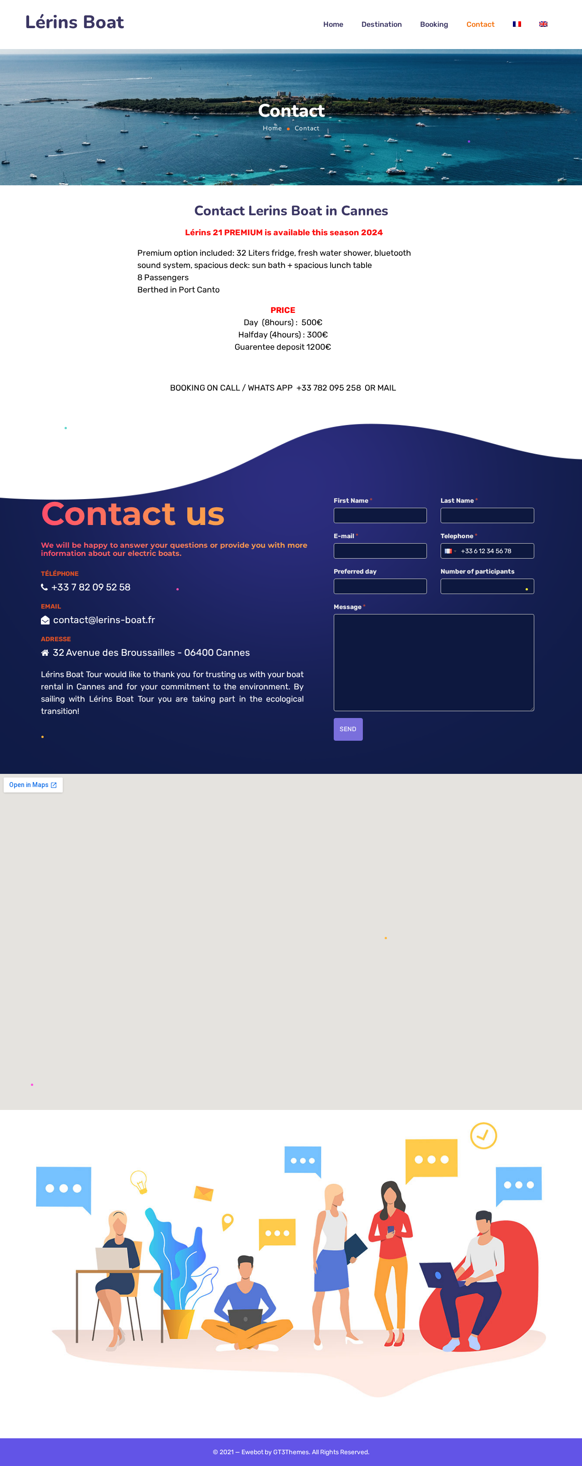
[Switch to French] (517, 24)
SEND (348, 729)
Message (350, 607)
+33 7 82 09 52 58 (90, 587)
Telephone (459, 536)
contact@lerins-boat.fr (104, 619)
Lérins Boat (74, 22)
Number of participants (478, 571)
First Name (353, 501)
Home (272, 128)
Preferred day (355, 571)
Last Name (459, 501)
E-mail (346, 536)
